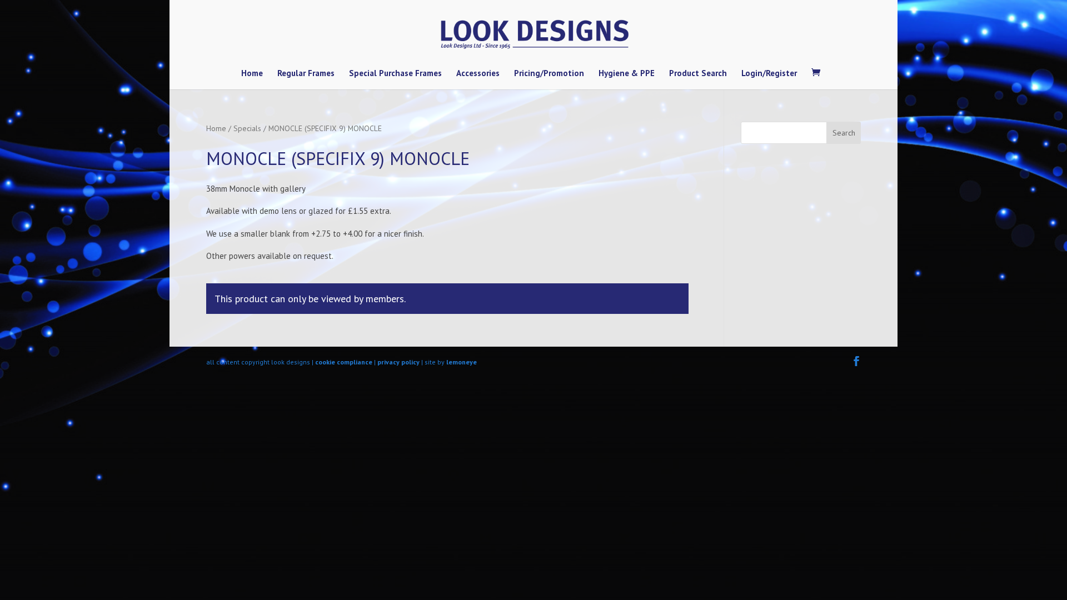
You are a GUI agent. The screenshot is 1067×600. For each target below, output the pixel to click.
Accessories (478, 73)
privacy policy (398, 362)
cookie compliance (343, 362)
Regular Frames (306, 73)
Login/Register (769, 73)
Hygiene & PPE (627, 73)
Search (843, 133)
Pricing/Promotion (549, 73)
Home (252, 73)
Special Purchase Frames (395, 73)
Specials (247, 128)
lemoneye (461, 362)
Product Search (698, 73)
